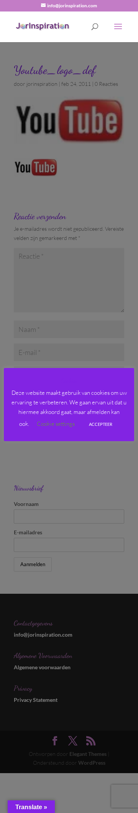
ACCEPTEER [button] (100, 424)
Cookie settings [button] (56, 423)
